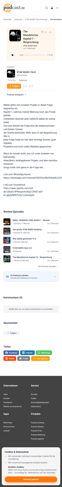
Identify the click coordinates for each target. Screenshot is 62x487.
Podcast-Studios (37, 427)
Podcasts (18, 19)
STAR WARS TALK (30, 46)
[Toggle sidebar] (57, 8)
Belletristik (23, 80)
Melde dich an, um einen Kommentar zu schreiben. (31, 309)
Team (5, 394)
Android (6, 431)
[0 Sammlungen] (46, 32)
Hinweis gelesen (31, 479)
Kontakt (34, 394)
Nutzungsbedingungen (40, 402)
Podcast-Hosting (37, 423)
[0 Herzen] (42, 32)
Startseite (7, 19)
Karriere (6, 398)
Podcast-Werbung (38, 435)
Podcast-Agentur (37, 439)
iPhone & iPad (8, 427)
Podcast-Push (36, 431)
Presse (33, 398)
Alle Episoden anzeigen (47, 266)
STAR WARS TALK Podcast (36, 19)
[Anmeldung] (52, 8)
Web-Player (7, 423)
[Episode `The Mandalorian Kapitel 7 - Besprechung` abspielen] (12, 55)
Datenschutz (36, 406)
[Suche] (47, 8)
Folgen (15, 86)
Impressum (7, 402)
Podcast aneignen (15, 94)
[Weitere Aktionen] (50, 32)
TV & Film (12, 80)
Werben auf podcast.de (12, 406)
